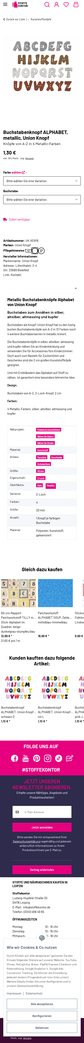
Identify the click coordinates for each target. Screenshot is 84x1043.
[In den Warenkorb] (6, 32)
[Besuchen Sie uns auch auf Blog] (69, 758)
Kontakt (16, 275)
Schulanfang (43, 464)
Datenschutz (34, 993)
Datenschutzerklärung (26, 841)
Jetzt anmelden (42, 827)
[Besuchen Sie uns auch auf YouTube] (25, 758)
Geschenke (56, 457)
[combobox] (42, 181)
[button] (47, 4)
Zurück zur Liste (15, 19)
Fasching (41, 457)
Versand (29, 158)
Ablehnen (42, 1027)
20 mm (40, 471)
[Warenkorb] (76, 4)
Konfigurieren (42, 1016)
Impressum (14, 993)
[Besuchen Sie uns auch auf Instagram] (47, 758)
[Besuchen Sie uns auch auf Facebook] (14, 758)
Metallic (51, 485)
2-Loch (40, 478)
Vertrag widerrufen (42, 870)
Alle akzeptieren (42, 1004)
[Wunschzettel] (66, 4)
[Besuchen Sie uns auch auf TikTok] (58, 758)
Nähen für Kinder (45, 442)
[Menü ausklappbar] (5, 2)
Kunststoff (42, 450)
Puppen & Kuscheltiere (48, 429)
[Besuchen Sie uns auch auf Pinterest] (36, 758)
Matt (39, 485)
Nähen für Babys (45, 436)
